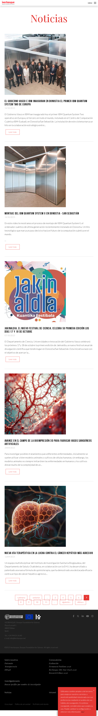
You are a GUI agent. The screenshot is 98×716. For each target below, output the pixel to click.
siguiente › (66, 602)
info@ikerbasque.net (18, 638)
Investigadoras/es (12, 681)
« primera (21, 597)
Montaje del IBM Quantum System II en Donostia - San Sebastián (42, 213)
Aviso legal (9, 704)
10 (37, 602)
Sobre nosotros (11, 660)
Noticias (8, 692)
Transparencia (11, 666)
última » (80, 602)
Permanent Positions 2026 (60, 666)
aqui (82, 712)
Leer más (13, 132)
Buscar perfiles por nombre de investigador (23, 684)
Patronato (9, 663)
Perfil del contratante (41, 704)
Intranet (52, 692)
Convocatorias (55, 660)
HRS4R (8, 669)
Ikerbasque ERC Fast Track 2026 (63, 669)
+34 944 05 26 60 (15, 635)
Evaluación (53, 663)
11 (46, 602)
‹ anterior (36, 597)
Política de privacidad (22, 704)
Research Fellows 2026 (58, 673)
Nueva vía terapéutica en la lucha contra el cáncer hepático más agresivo (49, 553)
